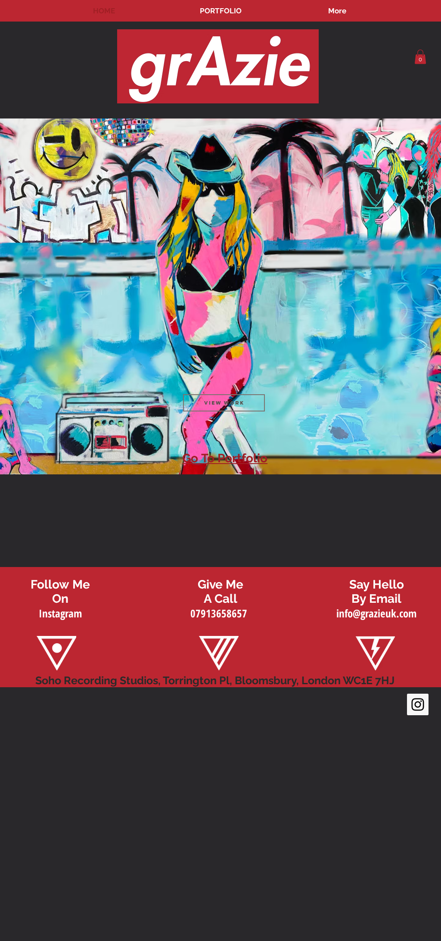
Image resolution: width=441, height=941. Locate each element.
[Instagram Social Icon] (418, 704)
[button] (420, 57)
